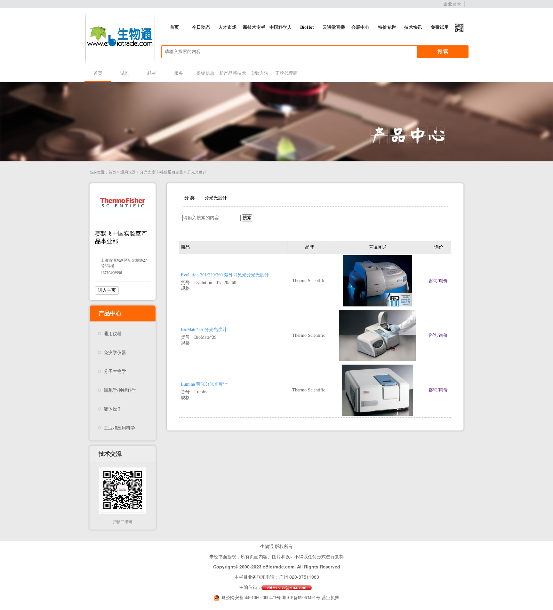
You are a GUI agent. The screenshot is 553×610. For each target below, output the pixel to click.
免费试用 (440, 27)
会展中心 (360, 27)
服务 (178, 73)
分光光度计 (196, 172)
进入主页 (107, 290)
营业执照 (331, 597)
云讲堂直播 (334, 27)
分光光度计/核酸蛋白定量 (161, 172)
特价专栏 (387, 27)
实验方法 (259, 73)
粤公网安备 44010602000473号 (251, 597)
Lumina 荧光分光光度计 (204, 384)
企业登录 (452, 4)
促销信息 (205, 73)
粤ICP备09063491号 (301, 597)
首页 (174, 27)
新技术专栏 (254, 27)
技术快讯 (413, 27)
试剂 (124, 73)
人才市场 (227, 27)
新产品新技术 (232, 73)
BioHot (307, 27)
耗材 (151, 73)
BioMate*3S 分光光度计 (204, 329)
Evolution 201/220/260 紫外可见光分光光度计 (225, 275)
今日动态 (201, 27)
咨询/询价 (438, 280)
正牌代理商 (286, 73)
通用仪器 (128, 172)
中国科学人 (280, 27)
